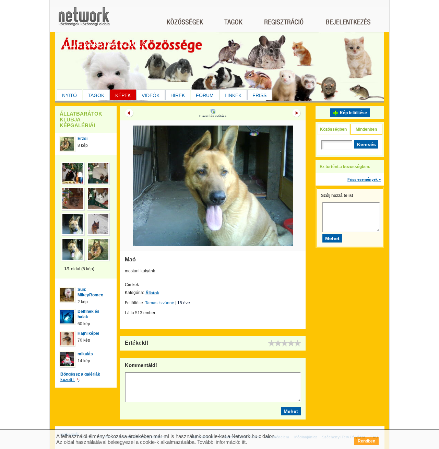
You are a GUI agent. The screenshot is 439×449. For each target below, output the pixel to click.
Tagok (96, 95)
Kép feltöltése (353, 112)
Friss (259, 95)
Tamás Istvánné (159, 302)
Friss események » (364, 179)
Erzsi (82, 138)
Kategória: (134, 292)
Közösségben (333, 129)
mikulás (85, 354)
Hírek (177, 95)
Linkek (233, 95)
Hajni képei (88, 333)
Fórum (205, 95)
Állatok (152, 293)
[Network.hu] (84, 19)
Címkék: (132, 284)
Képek (123, 95)
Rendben (366, 441)
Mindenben (366, 129)
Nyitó (69, 95)
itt (244, 442)
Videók (150, 95)
